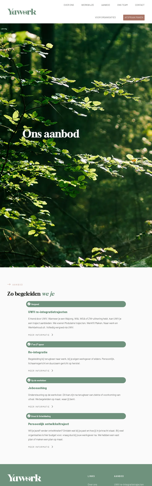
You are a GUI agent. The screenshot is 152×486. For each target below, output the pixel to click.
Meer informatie (39, 335)
